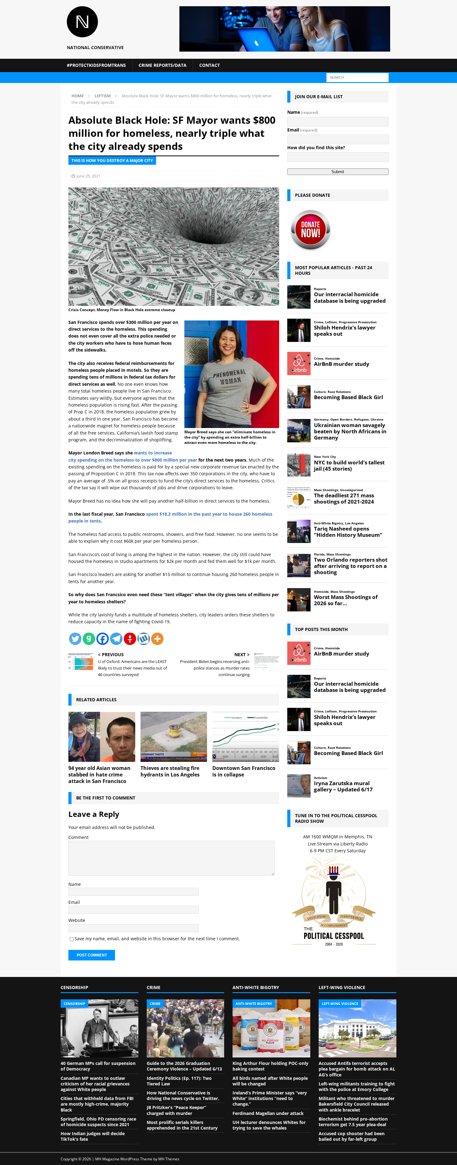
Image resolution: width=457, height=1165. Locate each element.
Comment (78, 837)
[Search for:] (357, 77)
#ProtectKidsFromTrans (96, 65)
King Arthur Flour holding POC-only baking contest (270, 1066)
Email (74, 902)
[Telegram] (116, 639)
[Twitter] (75, 639)
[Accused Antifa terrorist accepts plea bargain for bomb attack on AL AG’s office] (357, 1028)
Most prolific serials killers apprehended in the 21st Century (182, 1125)
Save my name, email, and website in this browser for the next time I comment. (157, 939)
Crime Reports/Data (163, 65)
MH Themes (168, 1159)
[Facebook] (102, 639)
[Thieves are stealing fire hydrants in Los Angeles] (174, 737)
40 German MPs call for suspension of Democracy (98, 1066)
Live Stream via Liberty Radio (338, 844)
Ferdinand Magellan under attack (268, 1113)
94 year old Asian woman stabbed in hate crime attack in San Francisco (99, 775)
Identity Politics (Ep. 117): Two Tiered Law (179, 1081)
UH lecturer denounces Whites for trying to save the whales (269, 1125)
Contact (209, 65)
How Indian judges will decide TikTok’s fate (93, 1136)
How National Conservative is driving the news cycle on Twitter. (183, 1095)
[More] (157, 639)
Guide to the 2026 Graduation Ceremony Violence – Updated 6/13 (184, 1066)
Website (76, 920)
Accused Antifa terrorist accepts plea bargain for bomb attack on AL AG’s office (357, 1068)
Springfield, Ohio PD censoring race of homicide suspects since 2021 (98, 1121)
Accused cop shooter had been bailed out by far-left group (352, 1136)
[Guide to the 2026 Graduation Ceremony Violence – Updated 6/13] (185, 1028)
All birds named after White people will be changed (270, 1081)
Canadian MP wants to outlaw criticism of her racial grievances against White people (95, 1083)
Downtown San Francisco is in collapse (243, 771)
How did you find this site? (316, 147)
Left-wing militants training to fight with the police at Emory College (357, 1086)
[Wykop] (143, 639)
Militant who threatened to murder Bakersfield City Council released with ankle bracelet (357, 1103)
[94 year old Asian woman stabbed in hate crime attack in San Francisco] (101, 737)
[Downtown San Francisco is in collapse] (245, 737)
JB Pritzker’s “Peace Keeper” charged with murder (176, 1110)
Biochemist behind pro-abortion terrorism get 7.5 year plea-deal (353, 1121)
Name (74, 884)
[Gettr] (130, 639)
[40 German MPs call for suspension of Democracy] (99, 1028)
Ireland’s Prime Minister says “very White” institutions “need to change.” (270, 1098)
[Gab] (89, 639)
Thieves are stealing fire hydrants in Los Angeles (170, 771)
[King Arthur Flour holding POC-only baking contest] (271, 1028)
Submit (337, 171)
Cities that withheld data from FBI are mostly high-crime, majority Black (97, 1103)
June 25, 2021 (88, 176)
